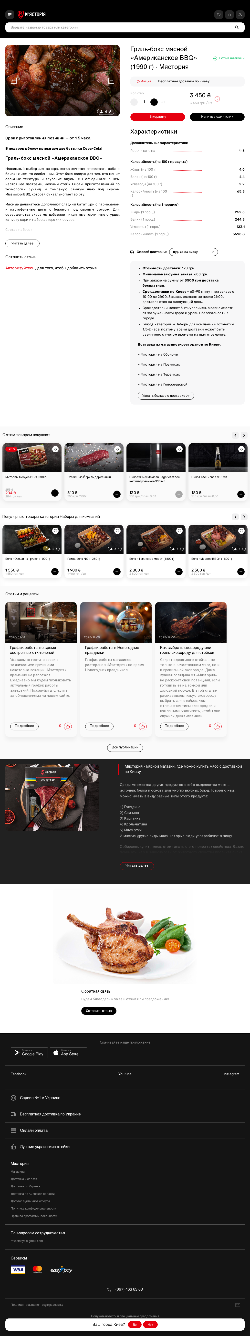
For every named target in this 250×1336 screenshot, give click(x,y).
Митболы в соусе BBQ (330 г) (26, 477)
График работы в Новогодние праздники (112, 650)
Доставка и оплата (24, 1179)
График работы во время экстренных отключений (33, 650)
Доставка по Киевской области (33, 1194)
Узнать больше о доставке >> (165, 396)
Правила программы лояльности (34, 1216)
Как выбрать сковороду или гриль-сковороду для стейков (187, 650)
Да (135, 1324)
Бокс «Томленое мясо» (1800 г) (151, 559)
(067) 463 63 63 (129, 1289)
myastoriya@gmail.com (27, 1241)
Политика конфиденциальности (33, 1208)
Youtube (125, 1074)
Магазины (18, 1172)
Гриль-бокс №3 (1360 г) (83, 559)
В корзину (157, 117)
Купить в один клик (217, 117)
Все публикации (125, 747)
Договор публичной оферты (30, 1201)
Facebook (18, 1074)
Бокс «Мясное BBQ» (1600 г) (211, 559)
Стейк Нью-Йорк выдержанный (89, 477)
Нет (150, 1324)
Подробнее (24, 726)
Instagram (231, 1074)
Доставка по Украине (25, 1186)
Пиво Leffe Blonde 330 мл (209, 477)
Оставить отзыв (99, 1011)
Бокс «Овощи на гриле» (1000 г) (27, 559)
